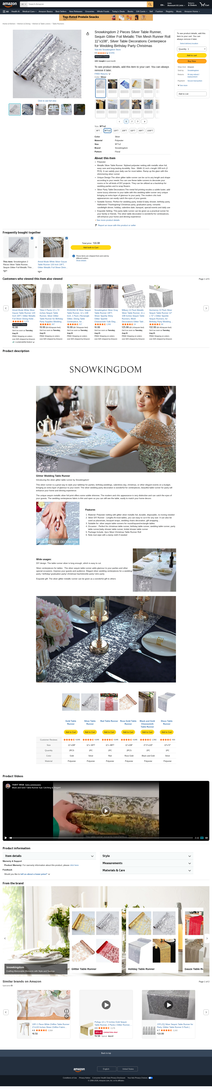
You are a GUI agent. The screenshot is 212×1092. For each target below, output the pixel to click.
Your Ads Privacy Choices (137, 1078)
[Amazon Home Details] (199, 11)
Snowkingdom (193, 70)
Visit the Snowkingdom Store (108, 49)
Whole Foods (103, 11)
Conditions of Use (70, 1078)
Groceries (89, 11)
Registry (169, 11)
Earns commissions (33, 785)
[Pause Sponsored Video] (66, 1011)
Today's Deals (118, 11)
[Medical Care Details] (35, 11)
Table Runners (58, 24)
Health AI (15, 11)
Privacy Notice (84, 1078)
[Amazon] (10, 4)
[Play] (5, 838)
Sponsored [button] (7, 985)
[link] (53, 247)
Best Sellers (61, 11)
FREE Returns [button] (101, 74)
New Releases (75, 11)
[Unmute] (206, 837)
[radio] (14, 109)
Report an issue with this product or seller (117, 225)
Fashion (159, 11)
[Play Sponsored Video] (106, 1005)
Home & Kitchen (9, 24)
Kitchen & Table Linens (41, 24)
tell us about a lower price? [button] (34, 874)
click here (74, 865)
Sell (151, 11)
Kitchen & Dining (23, 24)
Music (179, 11)
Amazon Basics (46, 11)
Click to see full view (47, 101)
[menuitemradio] (201, 838)
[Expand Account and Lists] (184, 5)
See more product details (108, 220)
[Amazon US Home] (79, 1070)
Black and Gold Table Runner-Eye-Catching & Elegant (36, 787)
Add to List (183, 94)
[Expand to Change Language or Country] (164, 5)
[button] (6, 11)
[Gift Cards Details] (146, 11)
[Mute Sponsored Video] (66, 1016)
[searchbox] (87, 4)
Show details (81, 261)
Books (130, 11)
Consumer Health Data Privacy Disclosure (108, 1078)
